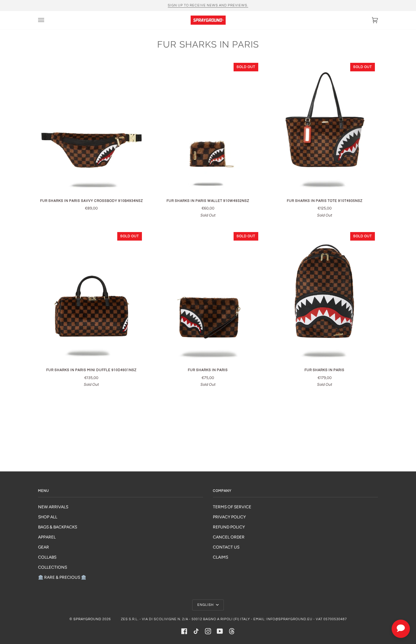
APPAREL (47, 537)
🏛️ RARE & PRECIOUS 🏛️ (62, 577)
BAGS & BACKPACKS (57, 526)
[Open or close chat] (401, 629)
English (206, 604)
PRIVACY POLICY (229, 516)
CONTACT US (226, 547)
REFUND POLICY (229, 526)
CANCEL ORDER (229, 537)
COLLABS (47, 557)
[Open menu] (47, 20)
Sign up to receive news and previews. (208, 5)
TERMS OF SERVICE (232, 506)
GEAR (43, 547)
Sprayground (87, 619)
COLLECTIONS (52, 567)
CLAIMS (220, 557)
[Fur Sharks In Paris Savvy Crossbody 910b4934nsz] (91, 126)
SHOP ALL (47, 516)
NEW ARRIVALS (53, 506)
